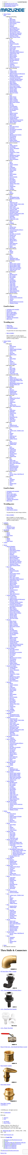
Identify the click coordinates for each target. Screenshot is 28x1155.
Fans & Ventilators (14, 109)
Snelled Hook (13, 392)
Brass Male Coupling (6, 1103)
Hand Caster (12, 460)
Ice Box (11, 257)
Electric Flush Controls (15, 263)
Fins (11, 360)
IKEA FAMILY (10, 333)
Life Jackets (12, 236)
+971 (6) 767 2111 (13, 3)
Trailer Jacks (12, 285)
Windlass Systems (14, 303)
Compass (12, 223)
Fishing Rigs (10, 858)
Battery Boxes (13, 96)
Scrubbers (12, 64)
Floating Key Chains (14, 152)
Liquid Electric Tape (14, 53)
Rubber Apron (13, 354)
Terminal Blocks (13, 118)
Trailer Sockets (13, 288)
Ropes (11, 246)
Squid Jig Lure (13, 436)
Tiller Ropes (12, 282)
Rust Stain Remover (14, 60)
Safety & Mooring (11, 739)
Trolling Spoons (13, 438)
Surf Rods (12, 455)
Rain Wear (12, 353)
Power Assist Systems (15, 86)
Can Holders (13, 147)
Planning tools (10, 316)
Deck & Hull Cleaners (15, 46)
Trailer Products (10, 781)
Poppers (11, 433)
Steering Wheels (13, 91)
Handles (11, 171)
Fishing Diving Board (15, 398)
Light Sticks (12, 371)
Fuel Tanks (12, 132)
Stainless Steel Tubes (14, 183)
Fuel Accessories (10, 648)
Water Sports (10, 535)
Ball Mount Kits (13, 274)
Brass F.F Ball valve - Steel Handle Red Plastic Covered (14, 1046)
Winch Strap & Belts (14, 290)
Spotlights (12, 216)
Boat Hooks (12, 228)
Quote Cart (12, 6)
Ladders (11, 153)
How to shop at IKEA (12, 313)
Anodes (11, 41)
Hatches (11, 193)
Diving (8, 823)
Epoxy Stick (12, 49)
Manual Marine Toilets (15, 266)
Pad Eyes (12, 178)
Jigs (10, 432)
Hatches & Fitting (11, 710)
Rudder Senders (13, 140)
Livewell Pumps (13, 27)
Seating (11, 252)
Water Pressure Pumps (15, 37)
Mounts (11, 251)
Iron (10, 482)
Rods (8, 908)
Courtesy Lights (13, 205)
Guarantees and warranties (13, 309)
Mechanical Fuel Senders (15, 134)
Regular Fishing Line (15, 384)
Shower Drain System (15, 31)
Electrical (9, 619)
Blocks (11, 163)
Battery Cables (13, 98)
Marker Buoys (13, 239)
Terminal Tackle (10, 931)
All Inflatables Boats (14, 197)
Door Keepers (13, 168)
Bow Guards (13, 276)
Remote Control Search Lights (17, 213)
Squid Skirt (12, 437)
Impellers (12, 26)
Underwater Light (14, 373)
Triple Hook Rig (13, 394)
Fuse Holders (13, 110)
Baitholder (12, 411)
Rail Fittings (12, 179)
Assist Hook (12, 410)
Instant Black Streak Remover (17, 52)
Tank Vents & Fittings (15, 141)
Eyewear (12, 347)
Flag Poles (12, 151)
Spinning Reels (13, 442)
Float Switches (13, 23)
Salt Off (11, 61)
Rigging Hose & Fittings (15, 87)
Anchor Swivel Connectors (16, 297)
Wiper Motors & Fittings (15, 121)
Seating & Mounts (11, 762)
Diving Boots (13, 346)
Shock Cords (13, 247)
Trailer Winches (13, 289)
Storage (8, 766)
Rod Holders (13, 157)
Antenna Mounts (13, 145)
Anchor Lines (13, 227)
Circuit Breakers (13, 106)
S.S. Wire (15, 847)
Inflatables (9, 713)
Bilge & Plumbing (11, 546)
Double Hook (13, 413)
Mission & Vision (11, 527)
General (11, 400)
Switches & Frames (14, 117)
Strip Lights (12, 217)
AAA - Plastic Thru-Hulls (7, 1028)
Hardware (9, 682)
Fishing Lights (10, 831)
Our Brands (6, 529)
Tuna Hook (12, 421)
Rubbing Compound (14, 58)
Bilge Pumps (13, 20)
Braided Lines (13, 377)
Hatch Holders (13, 174)
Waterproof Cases (14, 258)
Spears (8, 936)
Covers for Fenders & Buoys (16, 229)
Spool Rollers (13, 281)
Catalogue (6, 531)
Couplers (12, 278)
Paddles (11, 242)
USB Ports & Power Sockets (16, 119)
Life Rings (12, 238)
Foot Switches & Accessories (16, 301)
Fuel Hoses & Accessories (16, 129)
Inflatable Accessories (15, 198)
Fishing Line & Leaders (12, 839)
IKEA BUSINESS (11, 315)
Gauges (11, 133)
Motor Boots (13, 81)
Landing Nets (13, 404)
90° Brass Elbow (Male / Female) (8, 971)
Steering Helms (13, 90)
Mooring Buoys (13, 240)
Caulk (11, 45)
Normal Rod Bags (14, 467)
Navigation (9, 736)
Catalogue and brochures (12, 317)
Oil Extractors (13, 136)
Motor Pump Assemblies (15, 267)
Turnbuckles (12, 186)
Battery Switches (14, 99)
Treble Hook (13, 419)
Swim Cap (12, 362)
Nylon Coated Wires (17, 846)
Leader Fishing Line (17, 851)
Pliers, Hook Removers (15, 406)
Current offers (10, 326)
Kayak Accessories (14, 426)
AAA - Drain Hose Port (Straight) (9, 1009)
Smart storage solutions (12, 328)
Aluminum (12, 479)
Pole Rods (12, 452)
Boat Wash (12, 42)
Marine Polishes (13, 56)
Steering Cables (13, 88)
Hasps (11, 172)
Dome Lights (13, 206)
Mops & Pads (13, 57)
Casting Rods (13, 449)
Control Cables (13, 71)
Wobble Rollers (13, 292)
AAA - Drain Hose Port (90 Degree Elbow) (11, 990)
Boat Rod (12, 448)
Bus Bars (12, 105)
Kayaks (8, 889)
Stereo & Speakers (14, 159)
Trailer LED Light (14, 286)
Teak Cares (12, 65)
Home (5, 945)
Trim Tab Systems (14, 92)
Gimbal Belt (12, 402)
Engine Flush (13, 48)
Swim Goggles (13, 364)
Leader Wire (12, 381)
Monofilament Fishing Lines (16, 383)
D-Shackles (12, 167)
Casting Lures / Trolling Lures (17, 430)
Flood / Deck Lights (14, 208)
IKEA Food (9, 319)
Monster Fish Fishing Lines (19, 853)
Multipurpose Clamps (15, 155)
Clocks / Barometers (14, 148)
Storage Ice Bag (13, 468)
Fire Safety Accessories (15, 233)
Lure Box (12, 464)
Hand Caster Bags (14, 461)
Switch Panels (13, 115)
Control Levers (13, 72)
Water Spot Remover (14, 67)
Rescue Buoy (13, 244)
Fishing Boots (13, 350)
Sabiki (11, 434)
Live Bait (12, 415)
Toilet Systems (10, 771)
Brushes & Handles (14, 43)
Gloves (11, 352)
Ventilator (12, 189)
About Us (9, 525)
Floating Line (13, 235)
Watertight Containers (15, 259)
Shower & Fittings (14, 30)
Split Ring (12, 418)
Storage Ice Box (13, 470)
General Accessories (11, 665)
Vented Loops (13, 270)
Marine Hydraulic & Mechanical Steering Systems (17, 74)
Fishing (5, 341)
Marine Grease (13, 54)
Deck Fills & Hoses (14, 126)
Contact (5, 542)
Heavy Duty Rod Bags (15, 463)
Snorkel (11, 361)
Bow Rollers (13, 277)
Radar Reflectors (13, 243)
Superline (12, 385)
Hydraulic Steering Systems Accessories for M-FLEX (16, 79)
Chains (11, 300)
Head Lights (12, 369)
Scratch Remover (14, 62)
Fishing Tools (10, 865)
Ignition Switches (14, 113)
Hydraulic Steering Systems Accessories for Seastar (16, 77)
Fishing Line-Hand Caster (16, 379)
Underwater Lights (14, 219)
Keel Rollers (12, 280)
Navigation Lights (14, 212)
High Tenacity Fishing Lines (19, 850)
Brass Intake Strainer (5, 1084)
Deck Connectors (14, 107)
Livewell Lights (13, 209)
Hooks (8, 876)
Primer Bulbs (13, 138)
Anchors (12, 299)
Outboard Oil (13, 137)
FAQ (5, 1119)
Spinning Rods (13, 453)
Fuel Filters (12, 128)
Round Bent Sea (13, 417)
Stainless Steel (13, 483)
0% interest (9, 310)
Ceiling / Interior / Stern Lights (17, 204)
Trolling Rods (13, 456)
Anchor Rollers (13, 296)
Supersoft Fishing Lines (18, 854)
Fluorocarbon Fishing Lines (16, 380)
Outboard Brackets (14, 84)
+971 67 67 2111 (7, 1130)
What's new (9, 325)
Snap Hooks (12, 182)
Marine (5, 14)
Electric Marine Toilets (15, 265)
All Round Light (13, 202)
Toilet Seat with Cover (15, 269)
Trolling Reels (13, 444)
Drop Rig (12, 390)
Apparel (8, 812)
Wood (11, 485)
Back (5, 15)
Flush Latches (13, 170)
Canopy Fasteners (14, 164)
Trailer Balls (12, 284)
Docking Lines (13, 231)
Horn (11, 111)
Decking (12, 149)
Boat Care (9, 566)
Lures (8, 893)
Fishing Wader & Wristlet (16, 349)
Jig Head (12, 414)
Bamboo (12, 480)
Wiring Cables (13, 122)
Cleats (11, 166)
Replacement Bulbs (14, 214)
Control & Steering (11, 595)
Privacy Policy (7, 1123)
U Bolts (11, 187)
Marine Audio (13, 114)
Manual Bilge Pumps (14, 29)
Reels (8, 904)
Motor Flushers (13, 83)
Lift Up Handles (13, 176)
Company (6, 522)
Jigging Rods (13, 451)
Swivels (11, 185)
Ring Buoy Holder (14, 156)
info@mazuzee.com (13, 5)
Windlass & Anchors (11, 801)
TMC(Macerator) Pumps (15, 34)
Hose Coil (12, 24)
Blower (11, 103)
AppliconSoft (7, 1112)
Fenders (11, 232)
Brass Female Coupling (6, 1065)
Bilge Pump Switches (15, 102)
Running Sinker (13, 391)
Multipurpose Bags (14, 466)
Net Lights (12, 372)
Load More (4, 1104)
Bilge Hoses (12, 19)
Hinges (11, 175)
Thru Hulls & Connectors (16, 33)
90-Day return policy (11, 312)
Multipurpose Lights (14, 210)
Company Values (11, 528)
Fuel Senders (13, 130)
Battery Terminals (14, 100)
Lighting (9, 717)
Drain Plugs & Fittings (15, 22)
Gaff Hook (12, 399)
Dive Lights (12, 368)
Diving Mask (13, 358)
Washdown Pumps (14, 35)
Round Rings (13, 181)
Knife (11, 403)
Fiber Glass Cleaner (14, 50)
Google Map (9, 1137)
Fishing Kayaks (13, 425)
